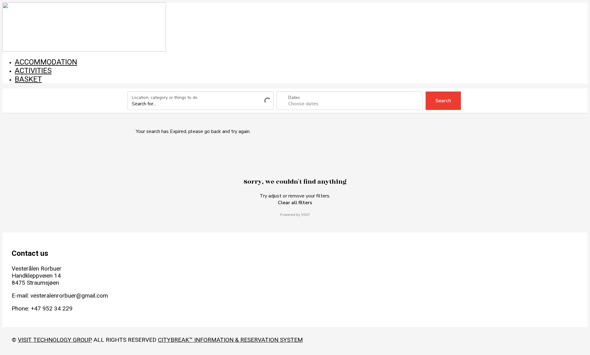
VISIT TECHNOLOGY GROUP (55, 339)
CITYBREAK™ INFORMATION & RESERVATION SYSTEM (230, 339)
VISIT (305, 215)
